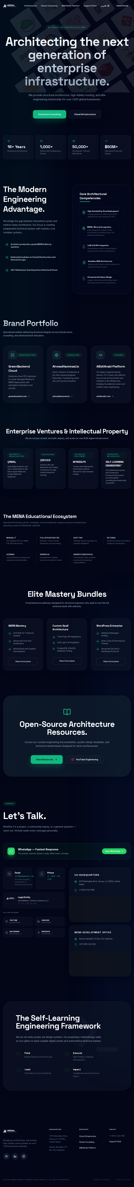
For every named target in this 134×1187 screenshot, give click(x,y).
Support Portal (90, 6)
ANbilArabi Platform (70, 6)
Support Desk (115, 1141)
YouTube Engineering (87, 759)
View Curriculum (23, 661)
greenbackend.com (18, 396)
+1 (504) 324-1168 (86, 890)
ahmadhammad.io (61, 396)
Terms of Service (102, 1179)
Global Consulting (49, 6)
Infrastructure (30, 6)
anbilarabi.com (103, 396)
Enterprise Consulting (49, 114)
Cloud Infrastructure (85, 114)
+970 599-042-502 (87, 944)
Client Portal (122, 6)
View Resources (44, 759)
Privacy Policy (123, 1179)
